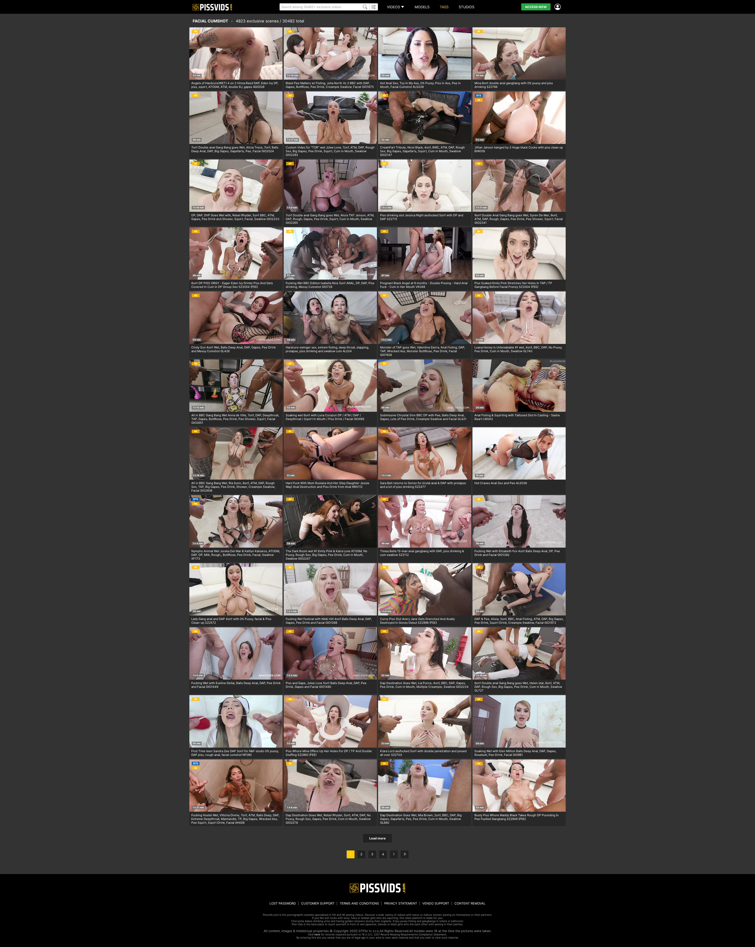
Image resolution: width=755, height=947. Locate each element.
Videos (393, 7)
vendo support (435, 903)
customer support (317, 903)
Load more (377, 838)
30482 (288, 21)
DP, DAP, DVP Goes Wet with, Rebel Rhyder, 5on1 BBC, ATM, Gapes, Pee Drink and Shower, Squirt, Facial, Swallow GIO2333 (235, 217)
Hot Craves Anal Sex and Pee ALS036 (500, 483)
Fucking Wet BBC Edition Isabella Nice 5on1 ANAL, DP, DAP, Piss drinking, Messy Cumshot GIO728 (330, 285)
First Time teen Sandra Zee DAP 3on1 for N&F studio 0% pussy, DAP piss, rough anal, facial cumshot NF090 (235, 753)
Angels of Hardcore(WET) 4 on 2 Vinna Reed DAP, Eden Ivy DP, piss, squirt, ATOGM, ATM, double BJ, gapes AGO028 (234, 85)
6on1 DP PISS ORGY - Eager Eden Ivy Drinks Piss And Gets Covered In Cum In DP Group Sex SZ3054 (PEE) (232, 285)
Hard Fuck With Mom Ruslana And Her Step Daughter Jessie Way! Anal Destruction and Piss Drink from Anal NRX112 (327, 485)
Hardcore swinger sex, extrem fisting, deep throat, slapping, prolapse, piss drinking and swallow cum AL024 (327, 349)
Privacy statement (400, 903)
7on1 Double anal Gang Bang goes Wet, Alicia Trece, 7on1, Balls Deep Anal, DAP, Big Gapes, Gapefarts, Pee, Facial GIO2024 (234, 149)
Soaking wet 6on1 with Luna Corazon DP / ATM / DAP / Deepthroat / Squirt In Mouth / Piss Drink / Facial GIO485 (325, 417)
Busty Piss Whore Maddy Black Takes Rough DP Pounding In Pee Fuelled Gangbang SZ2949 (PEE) (516, 817)
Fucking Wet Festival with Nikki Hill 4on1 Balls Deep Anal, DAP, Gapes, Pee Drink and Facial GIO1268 (329, 621)
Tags (444, 7)
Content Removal (469, 903)
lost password (283, 903)
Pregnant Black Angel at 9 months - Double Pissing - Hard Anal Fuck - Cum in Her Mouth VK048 (424, 285)
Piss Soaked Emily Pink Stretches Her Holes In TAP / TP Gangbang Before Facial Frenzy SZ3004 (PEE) (513, 285)
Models (422, 7)
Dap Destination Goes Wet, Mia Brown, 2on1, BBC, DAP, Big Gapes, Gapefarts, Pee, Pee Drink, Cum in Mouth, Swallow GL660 (421, 818)
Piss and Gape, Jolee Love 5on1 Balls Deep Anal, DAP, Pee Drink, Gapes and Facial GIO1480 (326, 685)
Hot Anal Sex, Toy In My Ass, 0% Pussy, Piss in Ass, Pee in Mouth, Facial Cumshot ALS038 (420, 85)
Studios (466, 7)
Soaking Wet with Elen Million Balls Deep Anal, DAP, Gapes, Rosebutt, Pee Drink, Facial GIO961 (515, 753)
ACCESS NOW (536, 7)
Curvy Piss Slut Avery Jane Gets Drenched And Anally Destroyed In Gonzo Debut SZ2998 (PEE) (417, 621)
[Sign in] (558, 7)
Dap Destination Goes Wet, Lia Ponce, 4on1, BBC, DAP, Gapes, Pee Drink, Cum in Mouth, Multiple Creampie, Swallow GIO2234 (424, 685)
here (317, 934)
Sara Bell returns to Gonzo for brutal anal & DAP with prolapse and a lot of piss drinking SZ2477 (423, 485)
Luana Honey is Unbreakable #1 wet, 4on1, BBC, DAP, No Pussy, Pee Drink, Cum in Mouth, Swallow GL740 (518, 349)
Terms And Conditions (359, 903)
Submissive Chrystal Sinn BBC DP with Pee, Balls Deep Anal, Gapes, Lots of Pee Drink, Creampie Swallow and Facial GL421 (423, 417)
